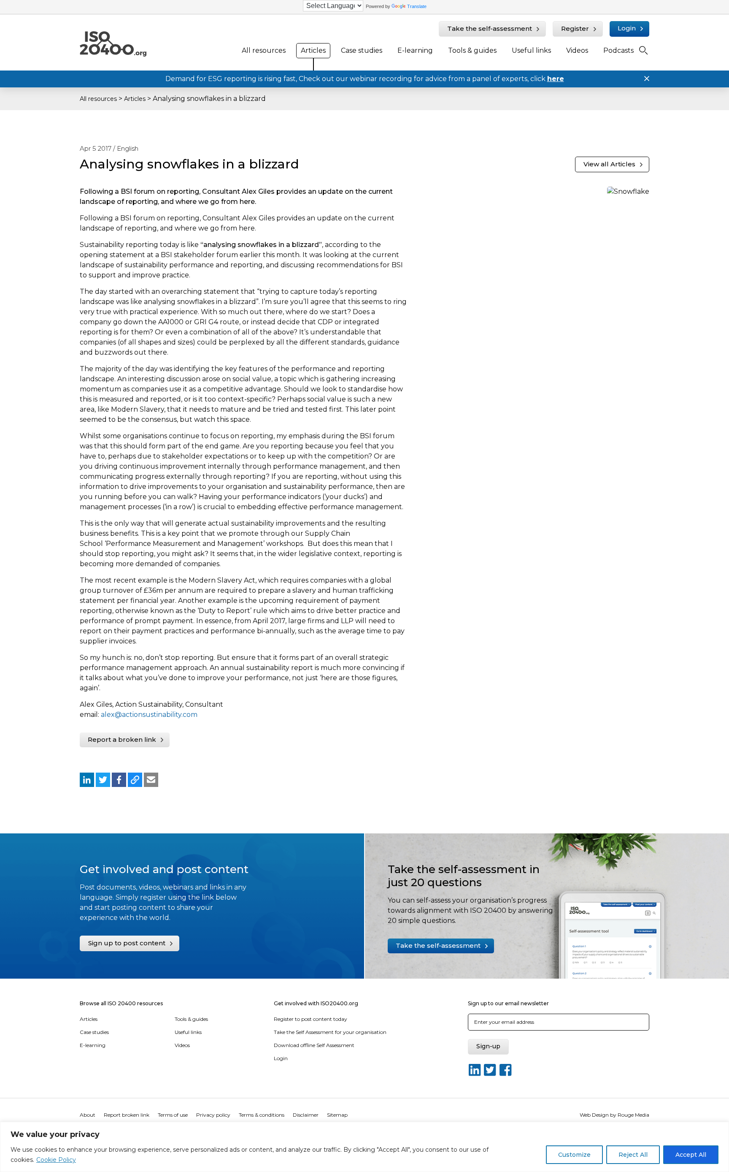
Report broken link (126, 1115)
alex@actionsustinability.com (149, 715)
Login (627, 28)
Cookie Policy (56, 1160)
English (127, 148)
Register (575, 28)
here (555, 79)
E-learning (415, 50)
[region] (364, 1147)
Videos (577, 50)
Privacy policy (213, 1115)
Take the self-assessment (489, 28)
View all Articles (609, 164)
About (87, 1115)
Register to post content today (310, 1019)
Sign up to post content (126, 943)
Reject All (633, 1154)
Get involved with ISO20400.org (316, 1003)
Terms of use (173, 1115)
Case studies (361, 50)
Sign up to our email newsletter (508, 1003)
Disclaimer (306, 1115)
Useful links (531, 50)
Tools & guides (472, 50)
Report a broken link (122, 739)
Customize (574, 1154)
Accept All (690, 1154)
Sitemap (337, 1115)
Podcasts (618, 50)
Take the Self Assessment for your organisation (330, 1032)
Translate (417, 6)
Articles (313, 50)
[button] (87, 780)
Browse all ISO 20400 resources (121, 1003)
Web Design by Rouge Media (614, 1115)
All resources (264, 50)
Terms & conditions (261, 1115)
